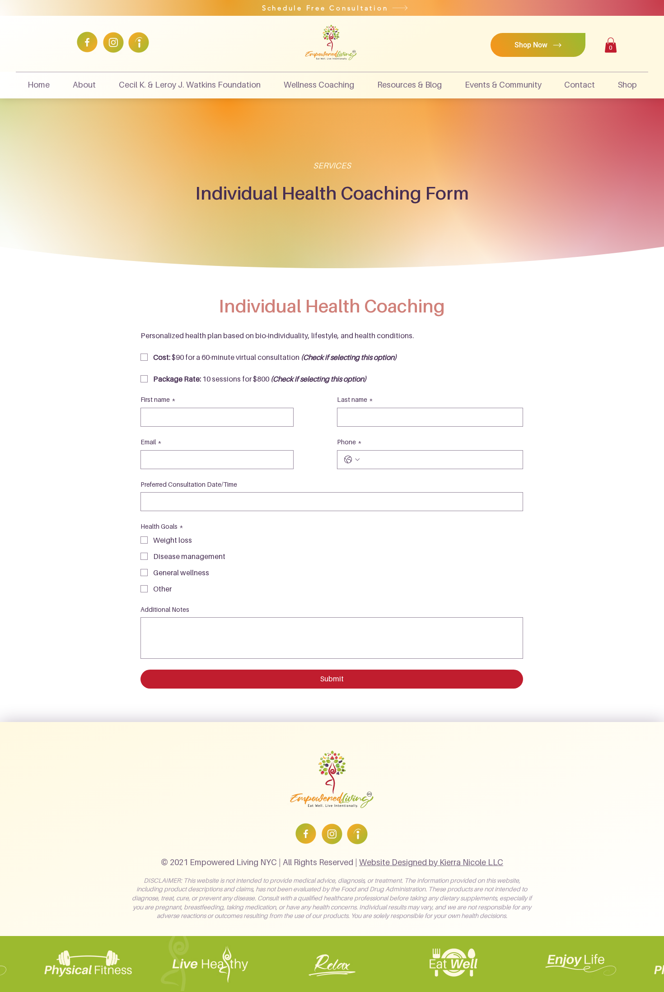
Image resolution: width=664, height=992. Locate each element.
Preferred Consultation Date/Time (188, 484)
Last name (355, 399)
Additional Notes (164, 609)
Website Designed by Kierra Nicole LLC (431, 862)
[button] (610, 44)
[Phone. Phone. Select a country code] (352, 459)
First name (158, 399)
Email (151, 442)
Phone (349, 442)
